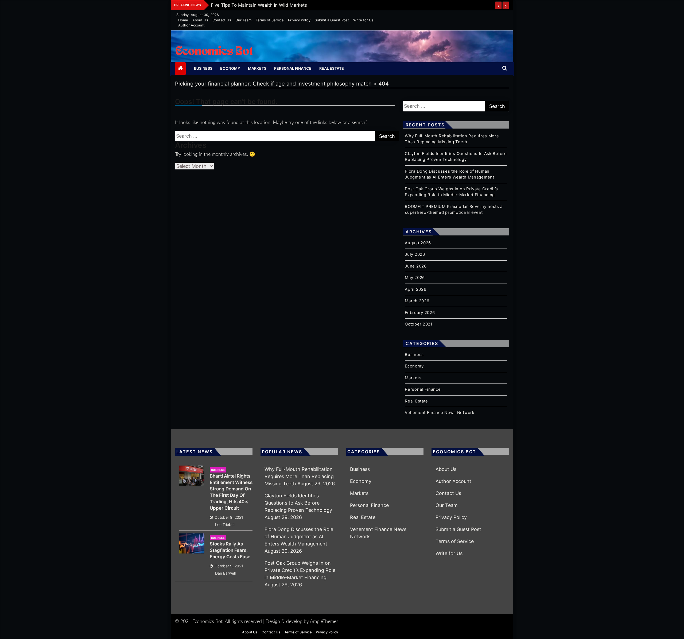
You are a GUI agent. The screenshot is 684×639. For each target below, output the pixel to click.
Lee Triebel (224, 524)
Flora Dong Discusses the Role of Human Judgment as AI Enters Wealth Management (299, 536)
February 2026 (420, 312)
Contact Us (221, 20)
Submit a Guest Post (332, 20)
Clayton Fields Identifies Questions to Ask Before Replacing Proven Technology (298, 503)
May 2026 (415, 277)
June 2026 (415, 266)
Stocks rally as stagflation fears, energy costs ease (230, 550)
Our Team (243, 20)
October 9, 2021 (229, 517)
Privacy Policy (299, 20)
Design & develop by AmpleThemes (302, 621)
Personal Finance (293, 68)
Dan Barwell (225, 573)
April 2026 (415, 289)
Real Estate (331, 68)
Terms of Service (270, 20)
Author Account (191, 25)
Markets (257, 68)
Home (183, 20)
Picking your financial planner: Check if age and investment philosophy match (295, 5)
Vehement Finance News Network (439, 412)
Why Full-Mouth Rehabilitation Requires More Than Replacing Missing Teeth (299, 476)
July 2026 (415, 254)
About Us (200, 20)
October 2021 (418, 324)
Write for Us (363, 20)
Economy (230, 68)
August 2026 (418, 242)
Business (203, 68)
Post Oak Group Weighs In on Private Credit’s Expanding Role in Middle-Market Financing (300, 570)
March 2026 (417, 300)
